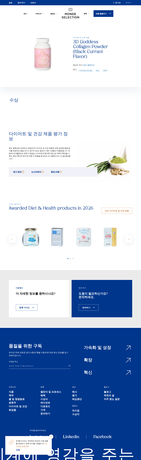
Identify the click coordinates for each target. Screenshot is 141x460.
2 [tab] (70, 258)
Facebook (102, 437)
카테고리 (38, 14)
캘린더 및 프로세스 (51, 392)
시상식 (44, 399)
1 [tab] (67, 258)
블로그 (106, 387)
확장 (88, 360)
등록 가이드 (24, 307)
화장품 (12, 410)
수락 (18, 450)
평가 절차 (17, 172)
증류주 (12, 403)
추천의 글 (109, 395)
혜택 (43, 395)
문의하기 (86, 307)
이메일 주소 (13, 361)
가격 (43, 410)
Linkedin (71, 437)
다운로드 (45, 406)
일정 (10, 3)
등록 (85, 14)
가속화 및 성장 (97, 347)
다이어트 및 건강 (18, 406)
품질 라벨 (55, 172)
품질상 (52, 14)
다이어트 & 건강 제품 (85, 70)
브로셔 (33, 3)
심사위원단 (36, 172)
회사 (74, 392)
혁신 (88, 372)
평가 (74, 395)
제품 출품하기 (101, 13)
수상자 (75, 414)
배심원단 (77, 399)
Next (128, 239)
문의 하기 (21, 3)
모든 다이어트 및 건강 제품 (117, 210)
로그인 (118, 3)
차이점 (75, 411)
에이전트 (45, 403)
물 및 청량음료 (17, 399)
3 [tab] (73, 258)
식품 (11, 392)
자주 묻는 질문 (112, 399)
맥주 (11, 395)
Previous (12, 239)
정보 (25, 14)
